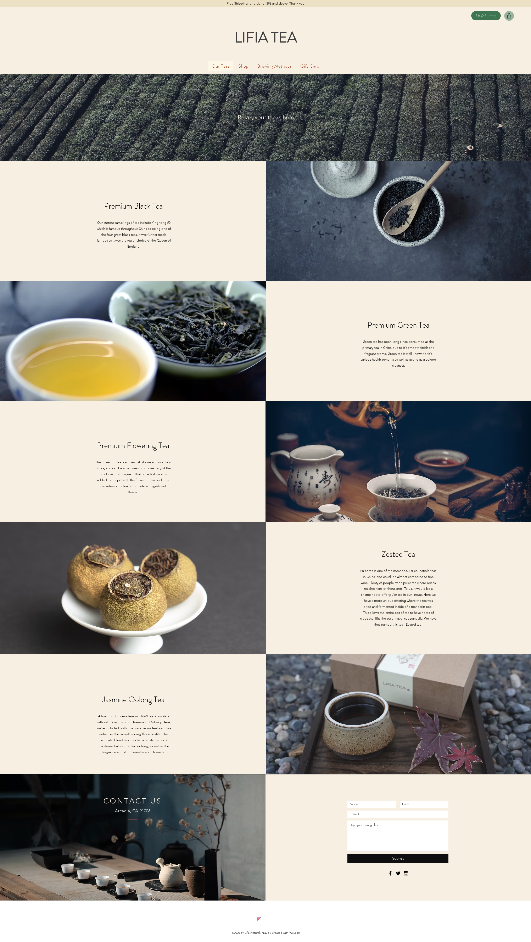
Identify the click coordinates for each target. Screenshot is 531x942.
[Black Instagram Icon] (406, 873)
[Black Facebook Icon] (390, 873)
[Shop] (509, 16)
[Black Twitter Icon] (398, 873)
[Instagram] (259, 919)
